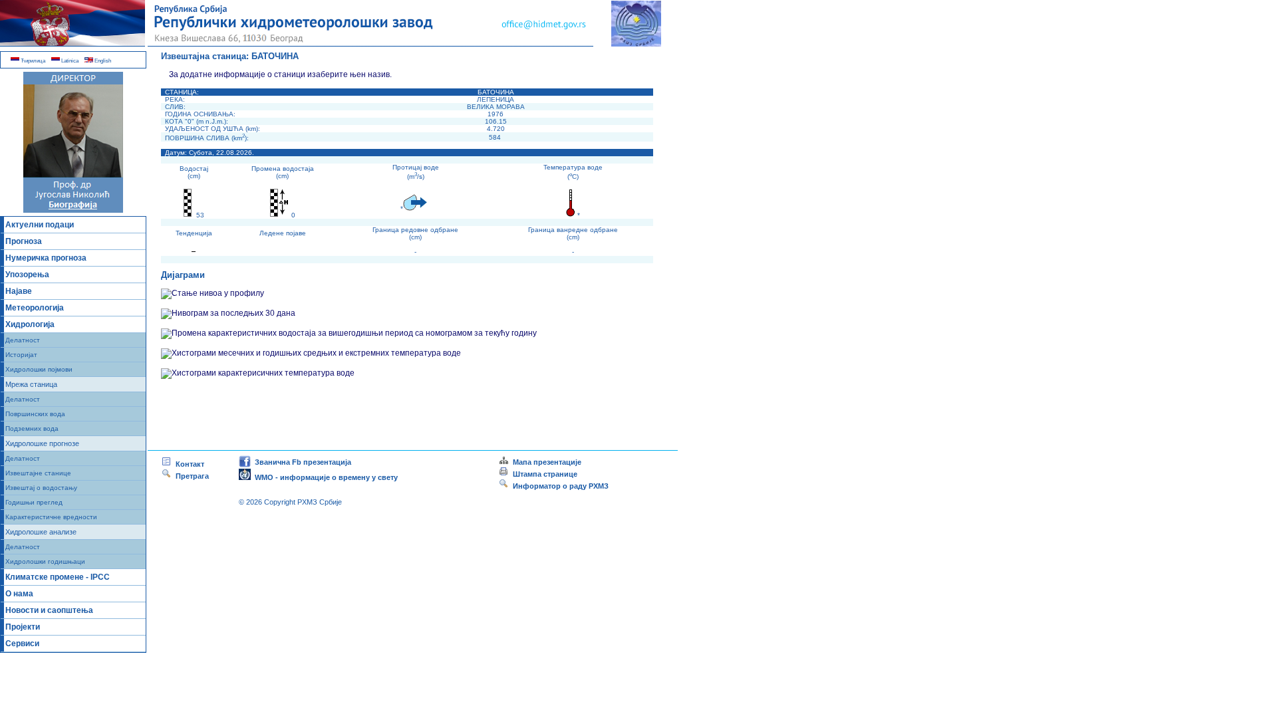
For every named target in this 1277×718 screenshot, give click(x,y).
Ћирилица (32, 61)
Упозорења (27, 274)
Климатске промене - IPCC (57, 577)
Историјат (21, 354)
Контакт (188, 464)
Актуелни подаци (39, 224)
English (102, 61)
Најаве (18, 291)
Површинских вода (35, 414)
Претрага (190, 476)
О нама (19, 593)
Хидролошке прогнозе (42, 443)
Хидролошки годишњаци (45, 561)
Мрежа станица (31, 384)
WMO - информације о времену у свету (324, 477)
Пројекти (22, 627)
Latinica (69, 61)
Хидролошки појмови (38, 369)
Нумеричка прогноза (45, 258)
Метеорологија (34, 307)
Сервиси (22, 643)
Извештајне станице (38, 473)
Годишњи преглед (34, 502)
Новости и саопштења (49, 610)
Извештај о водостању (41, 487)
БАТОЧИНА (275, 56)
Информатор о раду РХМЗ (559, 486)
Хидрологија (30, 324)
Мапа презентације (545, 462)
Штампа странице (545, 474)
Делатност (22, 340)
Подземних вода (32, 428)
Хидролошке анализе (40, 532)
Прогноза (23, 241)
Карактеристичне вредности (51, 517)
